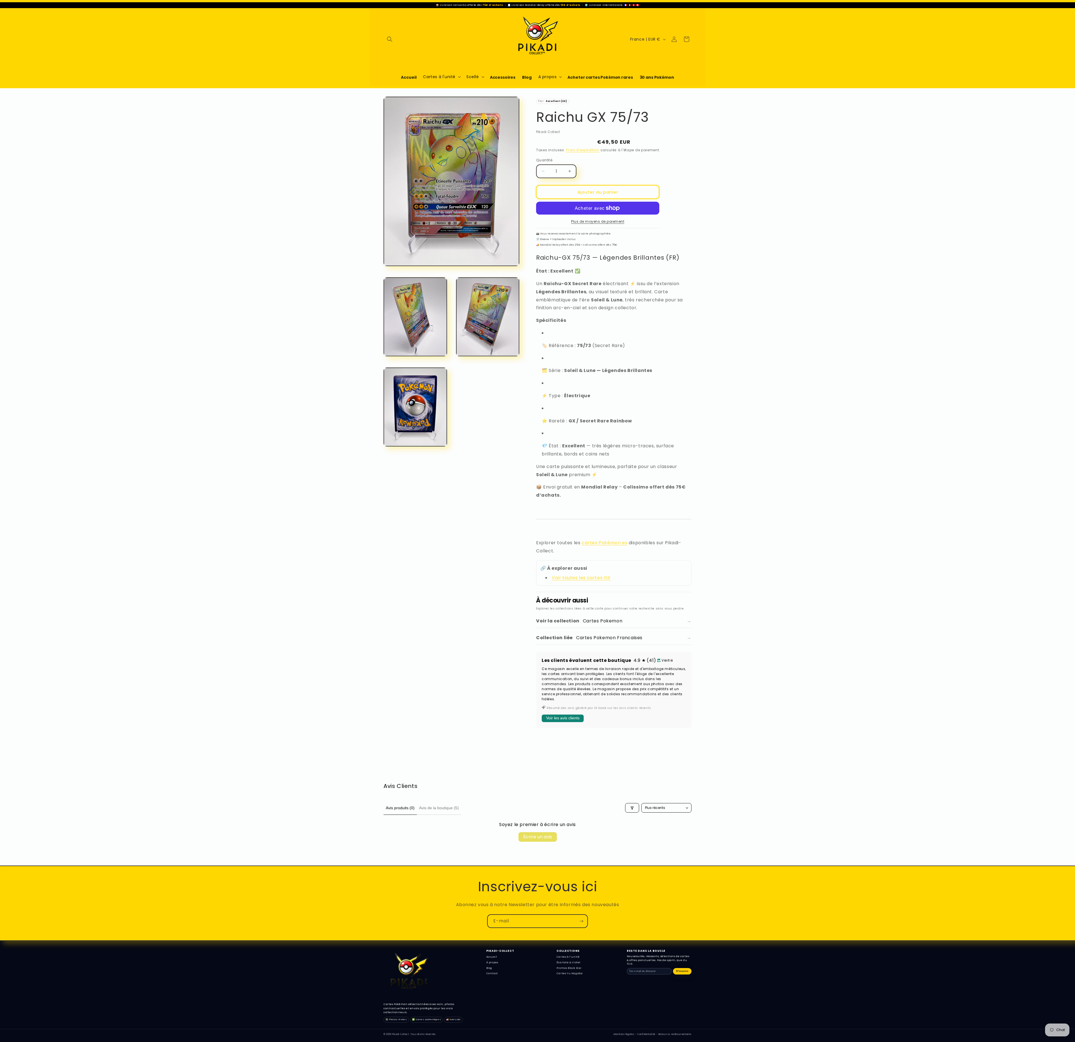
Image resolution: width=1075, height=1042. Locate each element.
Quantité (544, 159)
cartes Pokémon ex (604, 542)
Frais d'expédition (582, 150)
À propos (492, 962)
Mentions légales (624, 1034)
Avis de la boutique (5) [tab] (439, 808)
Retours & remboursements (674, 1034)
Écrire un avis (537, 837)
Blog (489, 968)
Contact (492, 973)
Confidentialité (646, 1034)
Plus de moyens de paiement (597, 221)
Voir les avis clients (562, 718)
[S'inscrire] (581, 921)
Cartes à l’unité (568, 957)
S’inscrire (682, 971)
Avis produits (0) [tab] (400, 808)
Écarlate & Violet (569, 962)
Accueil (491, 957)
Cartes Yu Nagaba (570, 973)
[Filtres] (632, 808)
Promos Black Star (569, 968)
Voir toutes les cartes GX (581, 578)
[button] (390, 39)
